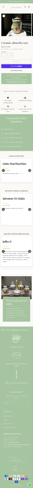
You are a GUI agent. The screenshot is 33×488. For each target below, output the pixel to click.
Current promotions (9, 427)
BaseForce (19, 484)
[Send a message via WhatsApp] (30, 484)
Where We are (7, 423)
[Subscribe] (28, 403)
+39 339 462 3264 (13, 442)
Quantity (3, 52)
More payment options (16, 70)
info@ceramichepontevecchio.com (19, 444)
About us (6, 420)
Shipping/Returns (8, 416)
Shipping (10, 49)
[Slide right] (20, 39)
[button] (3, 7)
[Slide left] (13, 39)
